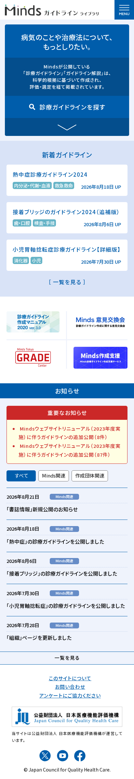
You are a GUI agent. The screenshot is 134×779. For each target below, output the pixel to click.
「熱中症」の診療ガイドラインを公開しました (55, 541)
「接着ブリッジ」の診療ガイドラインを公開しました (62, 573)
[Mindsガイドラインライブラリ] (52, 9)
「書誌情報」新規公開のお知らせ (42, 509)
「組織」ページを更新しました (39, 637)
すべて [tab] (21, 475)
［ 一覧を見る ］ (67, 282)
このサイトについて (70, 678)
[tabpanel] (67, 568)
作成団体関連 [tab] (89, 475)
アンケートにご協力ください (70, 695)
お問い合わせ (70, 686)
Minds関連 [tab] (53, 475)
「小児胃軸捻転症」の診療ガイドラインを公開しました (66, 606)
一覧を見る (67, 657)
